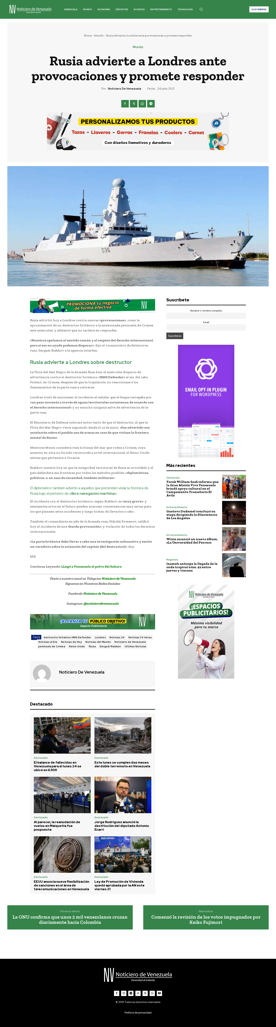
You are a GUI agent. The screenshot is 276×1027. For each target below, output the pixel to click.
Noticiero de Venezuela (124, 88)
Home (88, 35)
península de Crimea (51, 646)
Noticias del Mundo (98, 642)
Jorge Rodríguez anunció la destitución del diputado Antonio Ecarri (121, 826)
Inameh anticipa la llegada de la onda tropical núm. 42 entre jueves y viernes (191, 567)
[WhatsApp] (142, 103)
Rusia (92, 646)
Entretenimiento (176, 507)
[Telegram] (151, 103)
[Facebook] (125, 103)
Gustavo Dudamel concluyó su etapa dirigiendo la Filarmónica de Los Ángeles (191, 514)
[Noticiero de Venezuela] (44, 674)
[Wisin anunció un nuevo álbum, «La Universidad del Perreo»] (234, 539)
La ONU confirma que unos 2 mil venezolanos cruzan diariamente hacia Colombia (70, 919)
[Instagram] (123, 993)
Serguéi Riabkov (110, 646)
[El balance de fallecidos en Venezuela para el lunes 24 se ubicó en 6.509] (62, 735)
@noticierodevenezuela (101, 603)
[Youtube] (159, 993)
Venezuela (172, 477)
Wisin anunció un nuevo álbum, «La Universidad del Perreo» (192, 541)
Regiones (172, 559)
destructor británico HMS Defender (67, 637)
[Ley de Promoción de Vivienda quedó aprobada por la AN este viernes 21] (122, 854)
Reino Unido (77, 646)
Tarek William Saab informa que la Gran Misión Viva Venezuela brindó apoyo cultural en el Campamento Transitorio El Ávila (192, 488)
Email (206, 322)
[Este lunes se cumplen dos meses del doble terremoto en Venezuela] (122, 735)
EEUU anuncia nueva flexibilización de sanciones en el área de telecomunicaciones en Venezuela (61, 885)
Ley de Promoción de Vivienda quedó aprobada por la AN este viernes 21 (119, 885)
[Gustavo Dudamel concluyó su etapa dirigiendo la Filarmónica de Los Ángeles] (234, 513)
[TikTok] (138, 993)
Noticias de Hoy (71, 642)
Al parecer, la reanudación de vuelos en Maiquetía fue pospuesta (57, 826)
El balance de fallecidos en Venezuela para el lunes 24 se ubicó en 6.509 (57, 766)
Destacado (41, 758)
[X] (133, 103)
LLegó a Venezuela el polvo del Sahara (91, 566)
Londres (100, 637)
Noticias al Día (47, 642)
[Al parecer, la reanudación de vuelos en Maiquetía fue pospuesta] (62, 795)
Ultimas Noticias (135, 646)
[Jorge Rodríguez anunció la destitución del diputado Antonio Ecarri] (122, 795)
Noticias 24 (117, 637)
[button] (201, 9)
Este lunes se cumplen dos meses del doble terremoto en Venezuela (122, 764)
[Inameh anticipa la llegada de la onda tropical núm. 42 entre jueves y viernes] (234, 565)
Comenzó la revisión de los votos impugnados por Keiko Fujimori (206, 919)
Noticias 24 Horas (140, 637)
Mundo (99, 35)
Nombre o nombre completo (206, 310)
